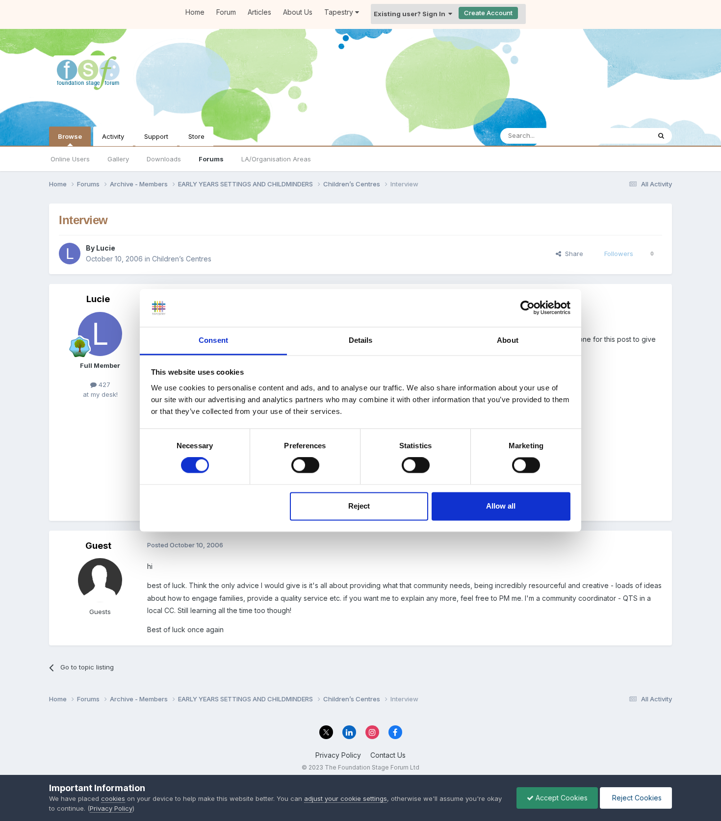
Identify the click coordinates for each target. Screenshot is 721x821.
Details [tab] (361, 340)
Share (572, 253)
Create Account (488, 13)
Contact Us (388, 755)
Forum (226, 12)
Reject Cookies (636, 798)
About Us (297, 12)
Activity (113, 136)
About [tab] (507, 340)
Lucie (105, 248)
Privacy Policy (338, 755)
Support (156, 136)
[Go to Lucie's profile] (69, 253)
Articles (259, 12)
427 (103, 384)
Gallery (118, 159)
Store (196, 136)
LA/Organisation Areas (276, 159)
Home (195, 12)
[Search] (661, 136)
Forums (211, 159)
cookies (113, 798)
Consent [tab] (213, 340)
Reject (359, 506)
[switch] (305, 465)
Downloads (164, 159)
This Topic (621, 135)
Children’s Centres (181, 259)
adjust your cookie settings (345, 798)
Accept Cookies (561, 798)
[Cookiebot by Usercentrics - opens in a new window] (527, 308)
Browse (70, 136)
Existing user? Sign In (411, 14)
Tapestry (339, 12)
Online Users (70, 159)
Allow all (500, 506)
